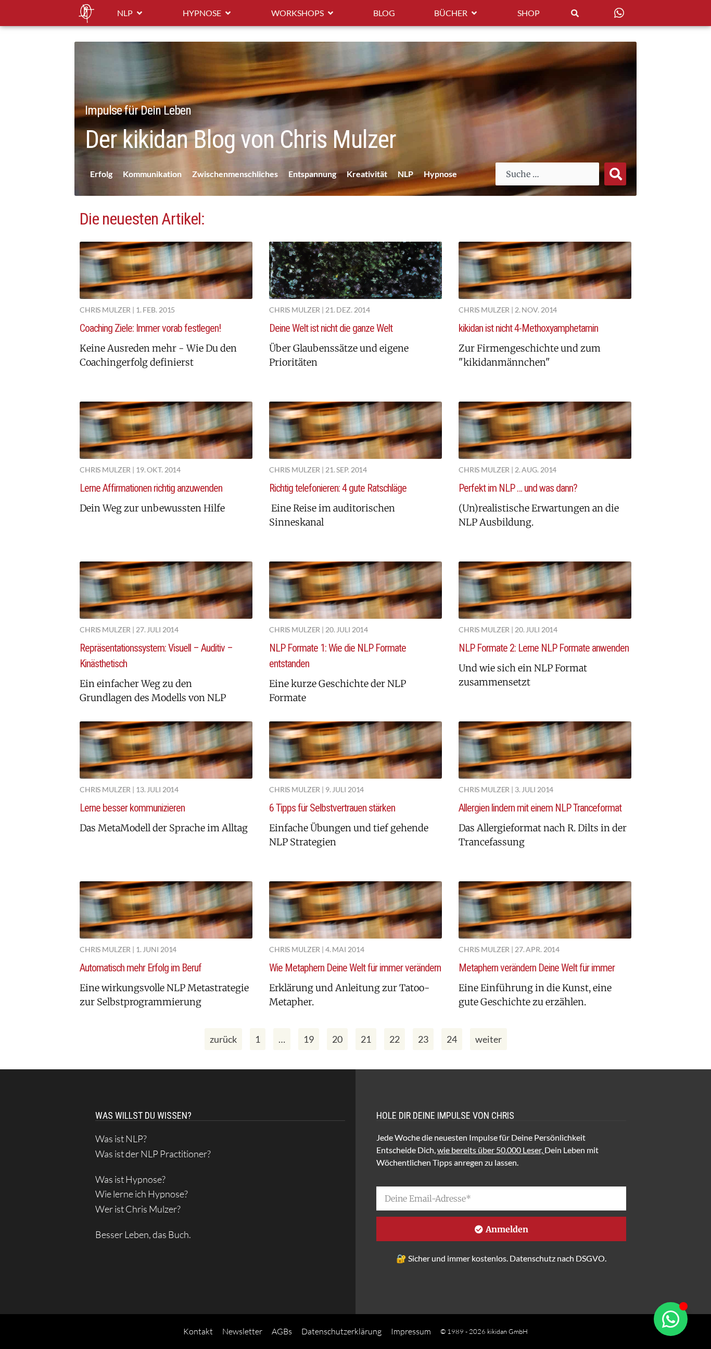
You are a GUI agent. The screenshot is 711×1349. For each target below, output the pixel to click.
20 (340, 1036)
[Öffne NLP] (139, 13)
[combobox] (548, 174)
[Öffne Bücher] (474, 13)
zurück (223, 1039)
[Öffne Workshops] (330, 13)
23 (425, 1036)
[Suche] (615, 174)
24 (454, 1036)
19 (311, 1036)
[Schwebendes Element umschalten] (671, 1319)
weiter (488, 1039)
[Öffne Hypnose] (228, 13)
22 (397, 1036)
